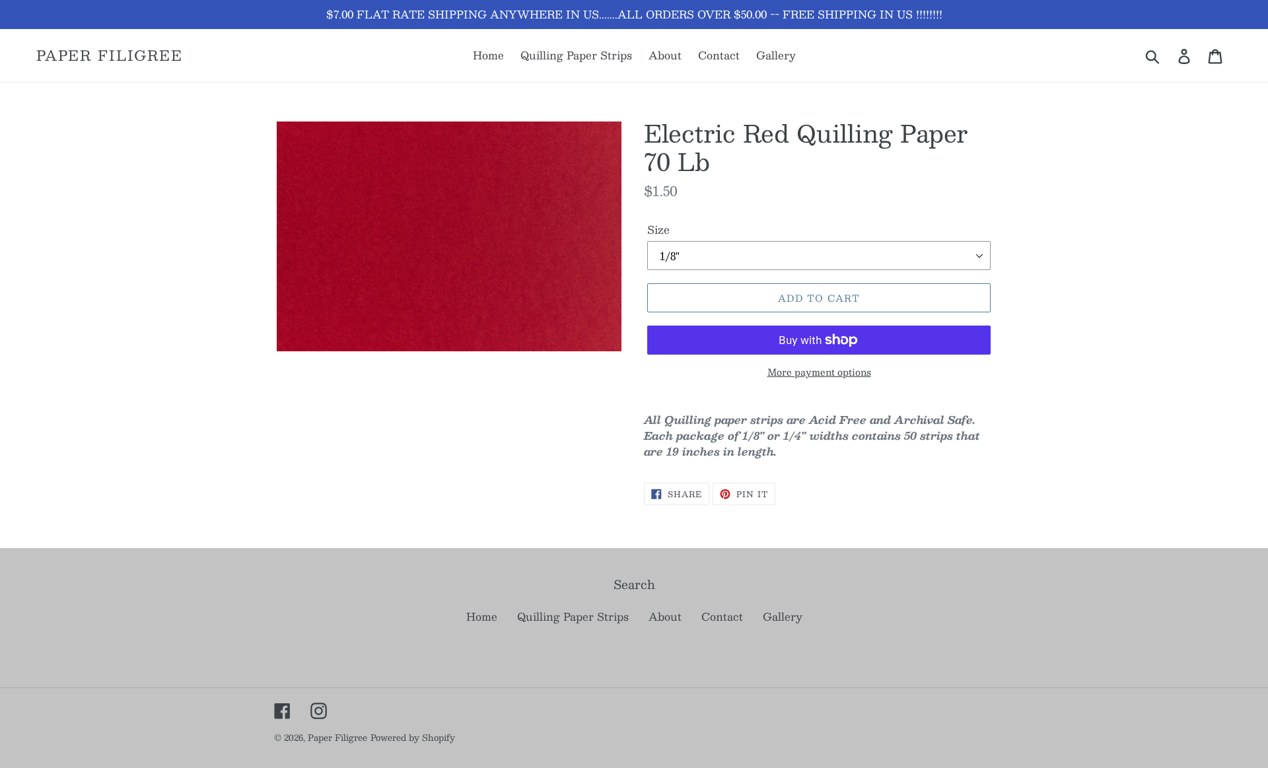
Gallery (782, 616)
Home (481, 616)
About (665, 616)
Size (658, 230)
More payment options (819, 372)
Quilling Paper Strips (573, 616)
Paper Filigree (109, 55)
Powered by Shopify (412, 737)
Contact (722, 616)
